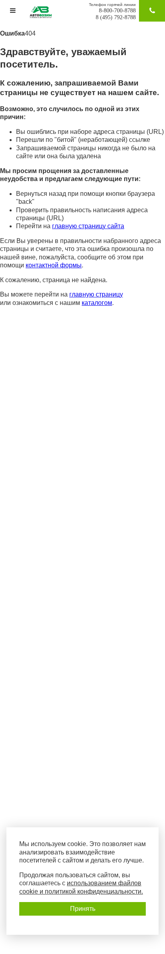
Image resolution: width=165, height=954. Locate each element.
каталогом (97, 302)
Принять (82, 908)
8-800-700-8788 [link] (117, 11)
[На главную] (42, 12)
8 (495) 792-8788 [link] (116, 17)
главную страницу (96, 294)
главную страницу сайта (88, 226)
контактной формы (54, 265)
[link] (13, 11)
